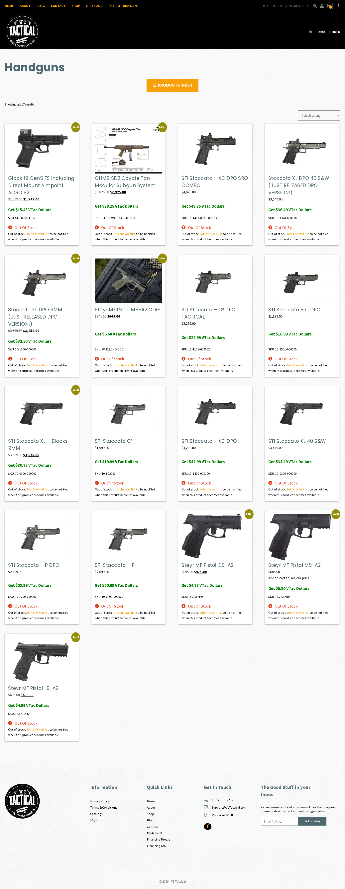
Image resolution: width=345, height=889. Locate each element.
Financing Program (160, 839)
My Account (155, 833)
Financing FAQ (156, 846)
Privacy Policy (99, 801)
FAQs (93, 820)
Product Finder (326, 32)
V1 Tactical (178, 881)
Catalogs (96, 814)
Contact (58, 6)
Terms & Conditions (103, 807)
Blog (41, 6)
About (25, 6)
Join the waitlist (37, 234)
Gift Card (94, 6)
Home (9, 6)
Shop (75, 6)
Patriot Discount (124, 6)
